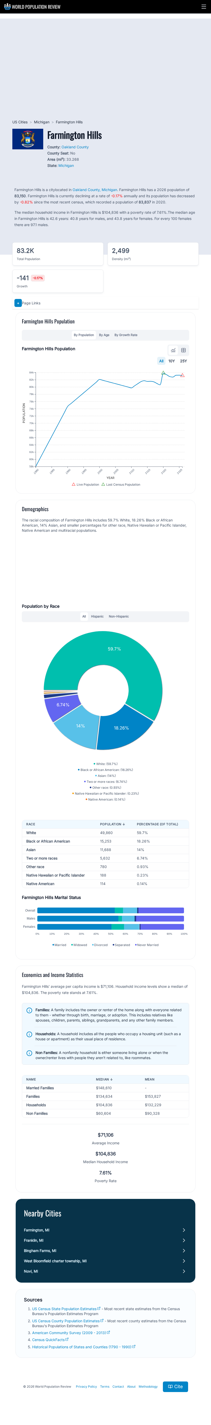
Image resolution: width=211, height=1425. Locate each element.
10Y (172, 361)
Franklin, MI (33, 1240)
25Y (183, 361)
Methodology (148, 1386)
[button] (204, 7)
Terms (104, 1386)
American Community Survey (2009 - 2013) (69, 1332)
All (161, 361)
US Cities (20, 122)
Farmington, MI (36, 1230)
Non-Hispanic (119, 616)
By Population (84, 335)
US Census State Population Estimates (64, 1309)
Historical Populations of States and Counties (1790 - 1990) (81, 1347)
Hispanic (97, 616)
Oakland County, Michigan (95, 189)
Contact (118, 1386)
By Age (104, 335)
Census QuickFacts (48, 1339)
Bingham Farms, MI (40, 1250)
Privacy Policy (86, 1386)
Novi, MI (31, 1271)
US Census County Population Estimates (66, 1321)
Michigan (41, 122)
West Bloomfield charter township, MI (55, 1261)
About (131, 1386)
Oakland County (75, 147)
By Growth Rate (126, 335)
